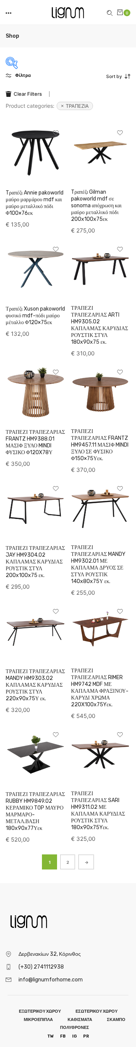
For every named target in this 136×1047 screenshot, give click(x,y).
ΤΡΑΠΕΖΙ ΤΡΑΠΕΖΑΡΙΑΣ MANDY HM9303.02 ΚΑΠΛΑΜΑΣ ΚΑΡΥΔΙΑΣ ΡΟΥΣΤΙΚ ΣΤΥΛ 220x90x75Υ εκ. (35, 685)
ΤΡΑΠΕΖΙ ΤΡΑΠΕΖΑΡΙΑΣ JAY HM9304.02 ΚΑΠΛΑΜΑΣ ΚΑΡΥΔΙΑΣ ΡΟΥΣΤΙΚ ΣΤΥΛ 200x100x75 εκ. (35, 562)
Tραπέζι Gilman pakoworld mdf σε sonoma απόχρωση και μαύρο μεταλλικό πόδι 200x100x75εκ (96, 205)
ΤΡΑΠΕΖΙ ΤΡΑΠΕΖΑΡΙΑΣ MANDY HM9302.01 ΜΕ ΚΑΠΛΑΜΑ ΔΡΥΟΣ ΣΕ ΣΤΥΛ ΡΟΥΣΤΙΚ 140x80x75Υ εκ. (98, 564)
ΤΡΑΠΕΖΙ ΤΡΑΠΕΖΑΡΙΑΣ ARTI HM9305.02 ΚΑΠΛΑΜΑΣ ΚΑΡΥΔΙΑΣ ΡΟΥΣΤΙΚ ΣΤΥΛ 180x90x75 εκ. (99, 325)
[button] (9, 12)
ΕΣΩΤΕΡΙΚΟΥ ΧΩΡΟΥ (96, 1011)
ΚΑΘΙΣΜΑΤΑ (80, 1019)
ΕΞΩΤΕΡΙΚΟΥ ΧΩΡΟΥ (40, 1011)
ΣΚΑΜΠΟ (116, 1019)
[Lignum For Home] (68, 11)
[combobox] (99, 76)
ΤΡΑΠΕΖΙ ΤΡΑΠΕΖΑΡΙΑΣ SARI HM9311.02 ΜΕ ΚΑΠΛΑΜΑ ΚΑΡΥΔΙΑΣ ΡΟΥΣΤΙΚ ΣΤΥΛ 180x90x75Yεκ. (98, 810)
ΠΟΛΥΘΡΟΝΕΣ (74, 1027)
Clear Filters (28, 94)
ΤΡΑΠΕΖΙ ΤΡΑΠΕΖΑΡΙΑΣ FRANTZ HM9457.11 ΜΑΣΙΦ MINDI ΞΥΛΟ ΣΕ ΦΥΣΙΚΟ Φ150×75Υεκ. (99, 445)
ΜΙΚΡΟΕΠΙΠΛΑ (38, 1019)
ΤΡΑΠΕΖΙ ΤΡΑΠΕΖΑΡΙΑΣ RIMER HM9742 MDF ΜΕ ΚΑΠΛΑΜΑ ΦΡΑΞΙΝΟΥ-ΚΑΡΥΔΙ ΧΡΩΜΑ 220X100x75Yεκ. (99, 687)
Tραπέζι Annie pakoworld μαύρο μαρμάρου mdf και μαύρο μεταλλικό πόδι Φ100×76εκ (34, 203)
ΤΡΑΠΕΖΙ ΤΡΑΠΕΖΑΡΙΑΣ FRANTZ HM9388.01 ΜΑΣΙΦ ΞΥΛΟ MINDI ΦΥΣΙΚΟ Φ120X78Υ (35, 442)
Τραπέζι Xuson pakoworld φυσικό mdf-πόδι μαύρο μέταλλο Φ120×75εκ (35, 316)
